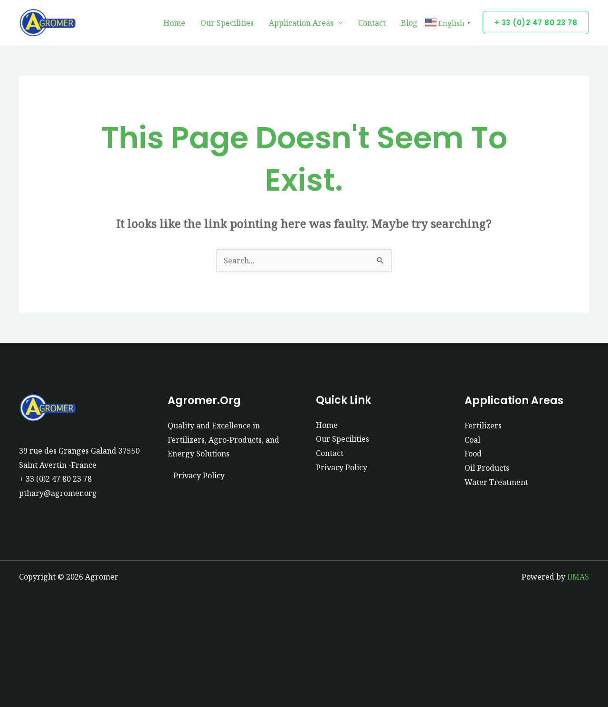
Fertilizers (483, 425)
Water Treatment (496, 482)
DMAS (578, 576)
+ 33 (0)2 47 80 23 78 (55, 479)
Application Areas (301, 23)
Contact (372, 23)
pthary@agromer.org (58, 493)
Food (473, 453)
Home (174, 23)
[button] (536, 22)
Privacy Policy (199, 475)
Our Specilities (227, 23)
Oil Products (487, 468)
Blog (409, 23)
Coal (472, 440)
